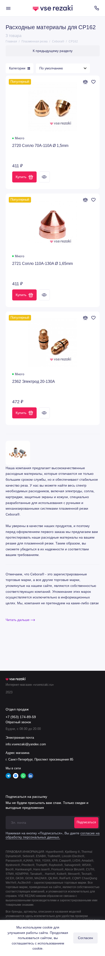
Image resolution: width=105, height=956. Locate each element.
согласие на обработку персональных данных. (53, 835)
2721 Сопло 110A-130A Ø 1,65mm (42, 263)
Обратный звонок (18, 722)
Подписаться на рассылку (26, 796)
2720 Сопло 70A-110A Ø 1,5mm (40, 145)
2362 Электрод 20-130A (33, 381)
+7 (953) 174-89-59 (21, 717)
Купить (21, 177)
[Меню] (8, 8)
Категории (17, 68)
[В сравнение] (85, 82)
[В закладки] (93, 82)
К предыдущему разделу (53, 51)
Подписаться (86, 822)
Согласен (85, 938)
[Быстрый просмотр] (44, 176)
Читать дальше (18, 620)
